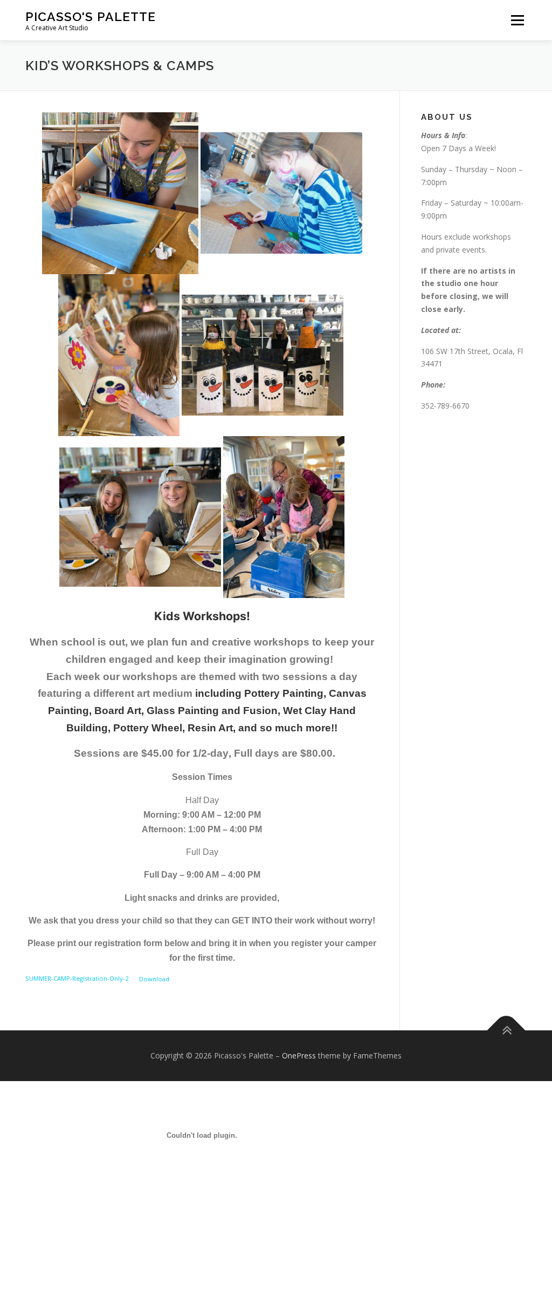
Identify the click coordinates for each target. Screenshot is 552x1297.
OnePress (299, 1055)
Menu (517, 20)
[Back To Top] (506, 1030)
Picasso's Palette (90, 16)
